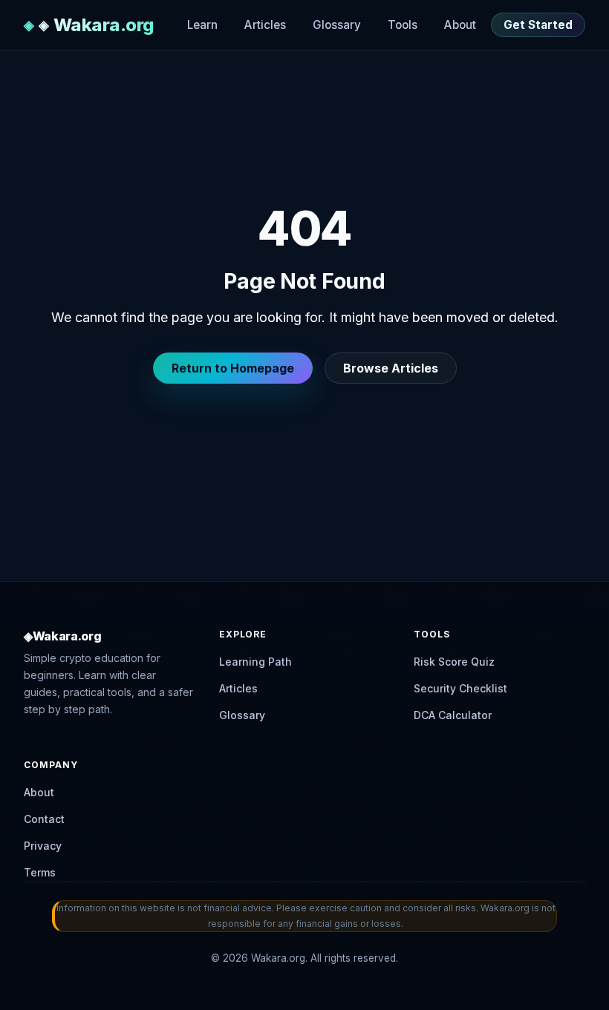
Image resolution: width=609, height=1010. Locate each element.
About (460, 25)
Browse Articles (390, 368)
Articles (265, 25)
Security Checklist (460, 688)
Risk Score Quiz (454, 661)
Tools (402, 25)
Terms (40, 872)
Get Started (538, 25)
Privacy (43, 845)
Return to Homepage (233, 368)
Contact (44, 819)
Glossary (337, 25)
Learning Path (255, 661)
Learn (202, 25)
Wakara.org (103, 25)
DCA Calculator (453, 715)
